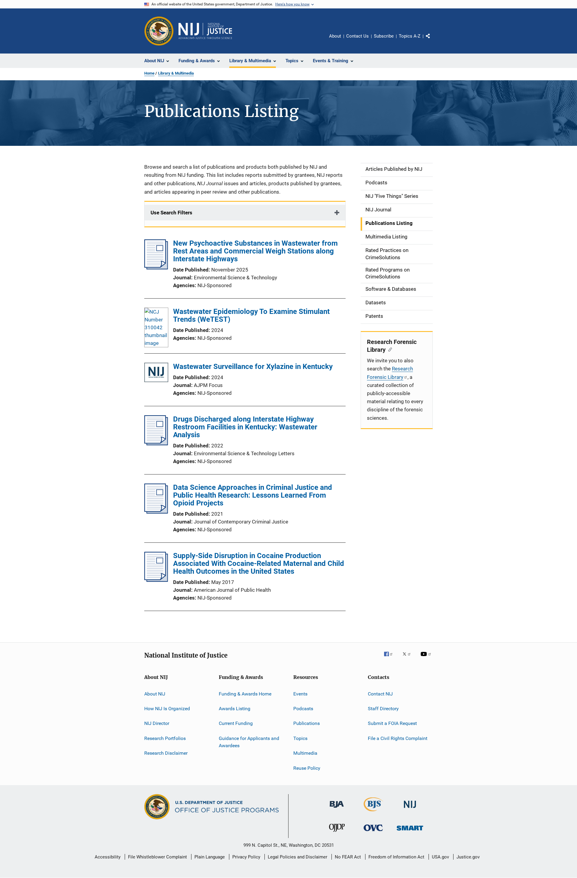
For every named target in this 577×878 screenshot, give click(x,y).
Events (300, 694)
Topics (300, 738)
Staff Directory (383, 708)
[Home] (205, 31)
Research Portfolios (165, 738)
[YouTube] (426, 658)
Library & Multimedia (176, 73)
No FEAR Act (348, 857)
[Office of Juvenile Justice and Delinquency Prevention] (337, 833)
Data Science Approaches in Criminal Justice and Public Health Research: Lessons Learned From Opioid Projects (252, 495)
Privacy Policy (246, 857)
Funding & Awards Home (245, 694)
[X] (408, 658)
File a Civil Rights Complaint (397, 738)
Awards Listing (234, 708)
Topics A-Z (409, 36)
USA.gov (440, 857)
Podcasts (303, 708)
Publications (306, 723)
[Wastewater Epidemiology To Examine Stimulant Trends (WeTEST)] (156, 327)
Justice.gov (468, 857)
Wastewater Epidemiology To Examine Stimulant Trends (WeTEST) (251, 315)
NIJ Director (156, 723)
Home (149, 73)
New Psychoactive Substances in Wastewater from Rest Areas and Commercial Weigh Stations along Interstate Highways (255, 251)
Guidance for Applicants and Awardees (249, 741)
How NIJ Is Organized (167, 708)
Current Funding (236, 723)
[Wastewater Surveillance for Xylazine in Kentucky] (156, 374)
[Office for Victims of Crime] (373, 832)
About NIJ (154, 694)
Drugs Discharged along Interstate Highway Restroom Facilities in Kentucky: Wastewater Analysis (245, 427)
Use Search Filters (171, 213)
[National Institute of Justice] (410, 809)
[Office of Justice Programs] (159, 31)
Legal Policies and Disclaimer (297, 857)
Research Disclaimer (166, 753)
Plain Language (209, 857)
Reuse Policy (306, 768)
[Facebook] (390, 658)
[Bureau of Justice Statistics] (373, 812)
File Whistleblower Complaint (157, 857)
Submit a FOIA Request (392, 723)
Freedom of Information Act (396, 857)
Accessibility (108, 857)
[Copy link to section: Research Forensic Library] (389, 349)
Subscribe (384, 36)
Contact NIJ (380, 694)
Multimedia (305, 753)
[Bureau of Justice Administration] (337, 808)
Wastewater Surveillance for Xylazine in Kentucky (253, 366)
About (335, 36)
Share (432, 40)
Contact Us (357, 36)
